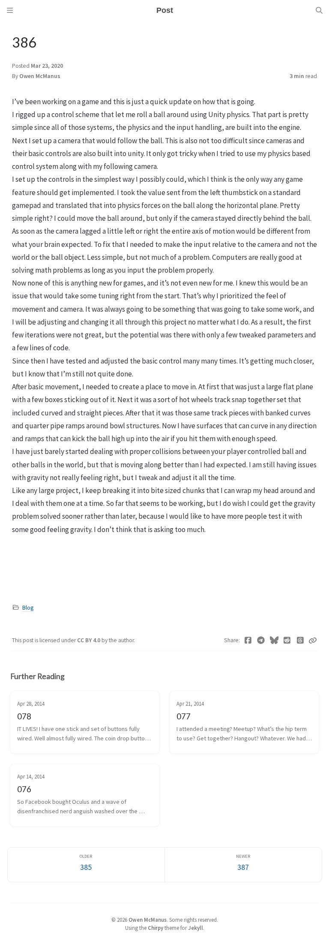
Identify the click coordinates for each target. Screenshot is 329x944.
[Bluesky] (274, 640)
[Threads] (300, 640)
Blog (27, 607)
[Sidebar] (10, 10)
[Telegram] (261, 640)
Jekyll (195, 927)
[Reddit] (287, 640)
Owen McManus (39, 76)
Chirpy (155, 927)
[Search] (319, 10)
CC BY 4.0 (89, 640)
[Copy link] (312, 640)
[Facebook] (248, 640)
